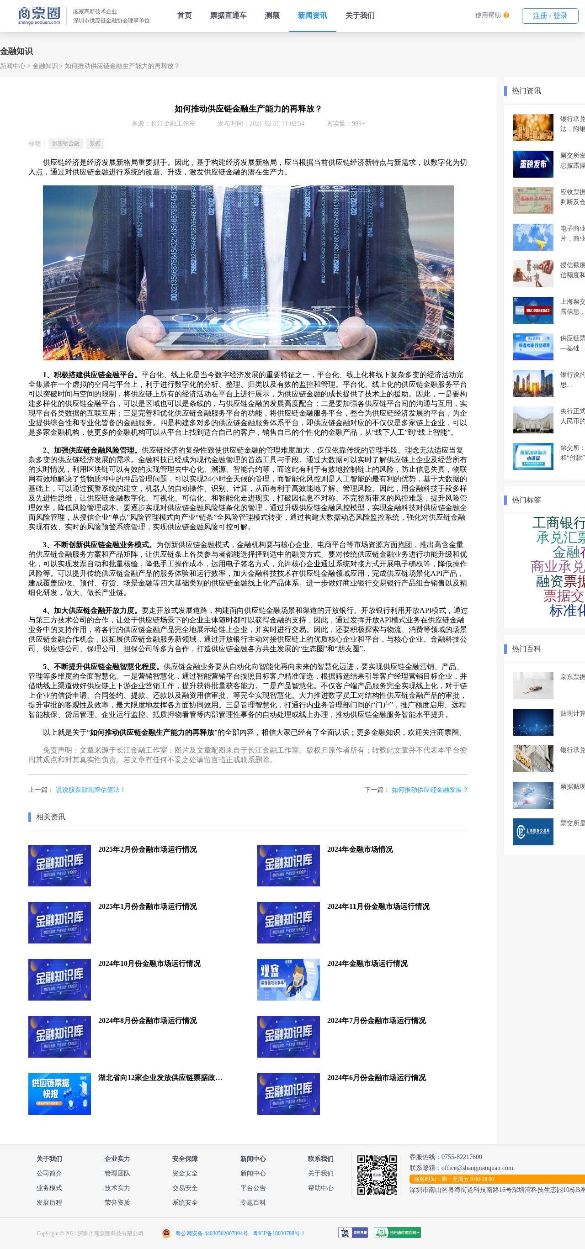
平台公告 (253, 1188)
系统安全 (185, 1202)
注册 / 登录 (550, 16)
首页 (184, 15)
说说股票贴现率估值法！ (91, 789)
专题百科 (253, 1202)
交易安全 (185, 1188)
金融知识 (45, 66)
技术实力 (117, 1188)
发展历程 (49, 1202)
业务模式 (49, 1188)
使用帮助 (488, 15)
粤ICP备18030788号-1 (278, 1233)
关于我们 (360, 15)
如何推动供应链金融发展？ (430, 789)
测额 (272, 15)
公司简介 (49, 1173)
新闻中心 (13, 66)
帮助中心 (321, 1188)
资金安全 (185, 1173)
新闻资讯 (312, 15)
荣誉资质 (117, 1202)
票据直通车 (228, 15)
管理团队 (117, 1173)
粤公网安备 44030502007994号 (212, 1233)
